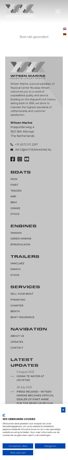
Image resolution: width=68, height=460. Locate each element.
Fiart (14, 184)
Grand (15, 208)
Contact (16, 347)
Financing (17, 299)
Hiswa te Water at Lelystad (30, 378)
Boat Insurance (22, 317)
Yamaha (16, 232)
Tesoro (16, 190)
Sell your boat (21, 293)
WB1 (13, 196)
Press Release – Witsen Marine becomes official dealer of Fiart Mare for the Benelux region (35, 397)
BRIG (13, 202)
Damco (15, 269)
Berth (15, 311)
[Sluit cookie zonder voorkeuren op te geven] (63, 410)
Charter (16, 305)
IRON (13, 179)
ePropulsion (20, 244)
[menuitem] (64, 29)
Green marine (20, 238)
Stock (14, 214)
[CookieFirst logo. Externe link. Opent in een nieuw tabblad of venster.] (4, 415)
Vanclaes (17, 263)
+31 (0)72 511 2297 (26, 144)
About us (17, 335)
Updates (16, 341)
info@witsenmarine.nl (33, 149)
